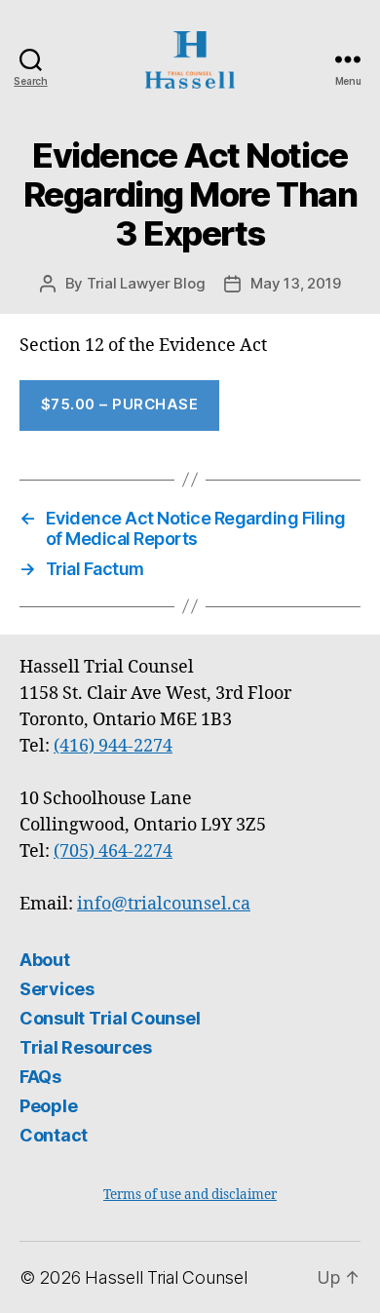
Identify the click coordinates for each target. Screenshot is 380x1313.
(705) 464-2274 (113, 851)
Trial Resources (85, 1047)
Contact (53, 1135)
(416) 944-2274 (113, 746)
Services (57, 989)
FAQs (40, 1076)
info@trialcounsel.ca (163, 904)
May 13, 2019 (295, 283)
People (48, 1106)
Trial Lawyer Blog (146, 283)
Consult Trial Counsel (109, 1018)
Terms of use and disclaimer (190, 1194)
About (44, 959)
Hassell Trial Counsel (166, 1277)
